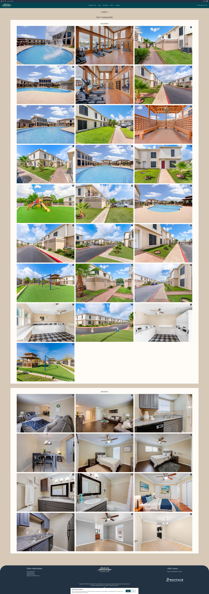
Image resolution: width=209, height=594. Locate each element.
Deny (133, 590)
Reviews (116, 585)
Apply (99, 5)
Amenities (117, 5)
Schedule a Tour (92, 5)
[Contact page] (3, 1)
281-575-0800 (202, 5)
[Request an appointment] (5, 1)
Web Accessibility (104, 585)
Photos (111, 5)
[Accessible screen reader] (1, 1)
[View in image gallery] (73, 27)
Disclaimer (93, 585)
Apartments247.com (93, 583)
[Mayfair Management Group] (174, 579)
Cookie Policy (111, 585)
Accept (128, 590)
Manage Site (98, 585)
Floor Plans (105, 5)
